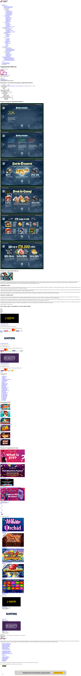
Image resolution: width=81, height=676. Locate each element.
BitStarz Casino (4, 388)
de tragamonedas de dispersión (10, 31)
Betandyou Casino (5, 383)
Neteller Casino (8, 20)
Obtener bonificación (5, 608)
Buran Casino (4, 393)
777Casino (3, 377)
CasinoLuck (4, 400)
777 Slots (7, 35)
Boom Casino (4, 391)
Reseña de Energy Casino (4, 323)
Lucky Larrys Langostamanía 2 (7, 562)
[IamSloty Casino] (9, 362)
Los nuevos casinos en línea (8, 7)
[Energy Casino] (9, 322)
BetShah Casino (4, 385)
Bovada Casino (8, 52)
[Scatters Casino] (9, 342)
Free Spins (7, 40)
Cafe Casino (8, 53)
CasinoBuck (4, 399)
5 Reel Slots (8, 39)
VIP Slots (7, 36)
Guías (3, 61)
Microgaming (8, 43)
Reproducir (4, 532)
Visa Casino (8, 16)
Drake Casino (8, 56)
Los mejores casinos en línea (8, 6)
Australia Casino (8, 24)
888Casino (3, 378)
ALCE (9, 84)
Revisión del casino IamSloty (4, 363)
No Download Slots (7, 32)
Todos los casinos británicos (6, 379)
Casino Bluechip (4, 389)
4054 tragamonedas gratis (6, 63)
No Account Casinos (9, 13)
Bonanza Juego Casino (5, 390)
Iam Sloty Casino (4, 631)
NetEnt (7, 42)
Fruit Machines (8, 34)
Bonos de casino (4, 46)
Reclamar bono (3, 636)
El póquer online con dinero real (9, 59)
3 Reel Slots (8, 38)
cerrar (7, 79)
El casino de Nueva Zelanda (10, 26)
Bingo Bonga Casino (5, 387)
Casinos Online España (5, 62)
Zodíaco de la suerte (5, 593)
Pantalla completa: (3, 79)
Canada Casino (8, 25)
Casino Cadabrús (4, 394)
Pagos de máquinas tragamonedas (5, 478)
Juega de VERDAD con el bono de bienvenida (7, 80)
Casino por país (6, 22)
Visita (1, 332)
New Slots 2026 (8, 29)
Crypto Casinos (8, 10)
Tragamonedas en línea (5, 27)
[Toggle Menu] (0, 3)
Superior (2, 637)
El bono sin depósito (9, 48)
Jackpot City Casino (9, 54)
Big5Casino (4, 386)
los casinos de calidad (9, 11)
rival (6, 44)
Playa (1, 503)
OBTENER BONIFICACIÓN (58, 672)
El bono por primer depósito (10, 50)
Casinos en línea (4, 5)
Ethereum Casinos (8, 19)
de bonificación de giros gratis (10, 49)
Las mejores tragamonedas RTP (5, 463)
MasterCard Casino (9, 17)
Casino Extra (4, 398)
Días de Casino (4, 397)
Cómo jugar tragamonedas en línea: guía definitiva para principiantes (10, 487)
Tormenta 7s (4, 578)
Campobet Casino (5, 395)
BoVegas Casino (8, 55)
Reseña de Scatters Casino (4, 343)
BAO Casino (4, 381)
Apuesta (3, 4)
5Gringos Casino (4, 376)
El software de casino (7, 41)
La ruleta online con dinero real (8, 57)
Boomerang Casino (5, 392)
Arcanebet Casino (5, 380)
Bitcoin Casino (8, 18)
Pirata (1, 512)
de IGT (7, 45)
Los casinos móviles (9, 14)
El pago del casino (7, 15)
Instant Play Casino (9, 12)
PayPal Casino (8, 21)
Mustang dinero (4, 547)
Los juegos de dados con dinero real (9, 60)
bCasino (3, 382)
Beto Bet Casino (4, 384)
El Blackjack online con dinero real (9, 58)
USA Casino (8, 23)
